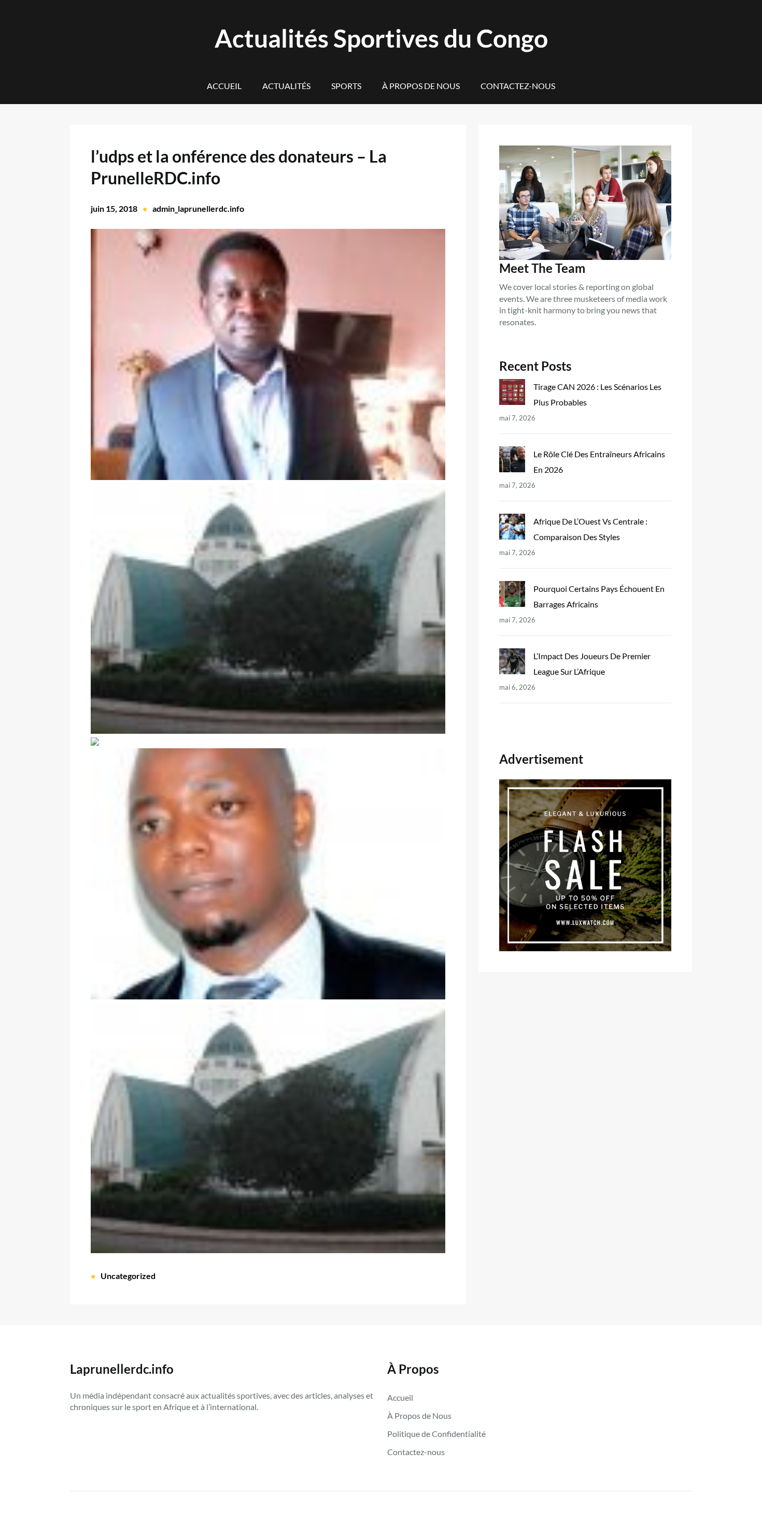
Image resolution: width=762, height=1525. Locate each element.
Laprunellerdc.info (122, 1368)
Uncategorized (128, 1276)
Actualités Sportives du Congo (381, 38)
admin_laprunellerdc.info (198, 208)
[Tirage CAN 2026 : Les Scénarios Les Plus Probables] (512, 394)
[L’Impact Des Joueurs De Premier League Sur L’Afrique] (512, 663)
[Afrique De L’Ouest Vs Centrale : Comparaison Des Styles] (512, 529)
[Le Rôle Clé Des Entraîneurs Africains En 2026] (512, 461)
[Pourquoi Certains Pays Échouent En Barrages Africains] (512, 596)
